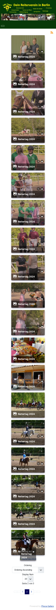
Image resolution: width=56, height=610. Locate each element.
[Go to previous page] (18, 592)
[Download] (42, 51)
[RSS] (52, 32)
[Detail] (38, 51)
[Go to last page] (38, 592)
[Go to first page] (15, 592)
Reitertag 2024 (26, 56)
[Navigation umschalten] (2, 26)
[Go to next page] (35, 592)
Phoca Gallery (47, 606)
